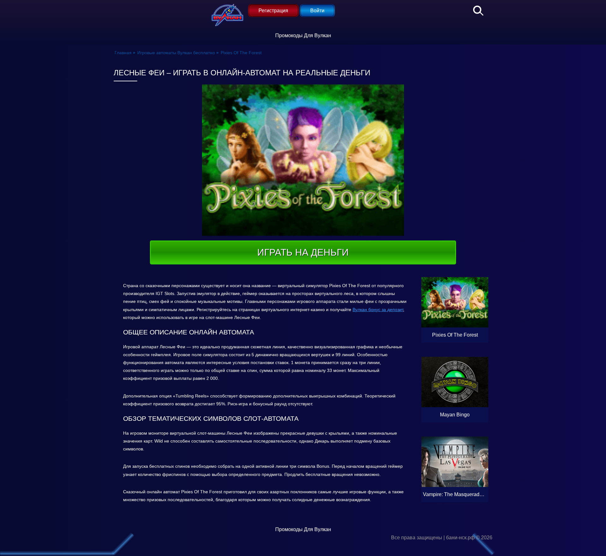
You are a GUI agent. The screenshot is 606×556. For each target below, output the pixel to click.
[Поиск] (475, 9)
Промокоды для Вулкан (303, 35)
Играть (468, 335)
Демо (455, 319)
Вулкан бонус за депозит (378, 309)
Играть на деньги (303, 252)
